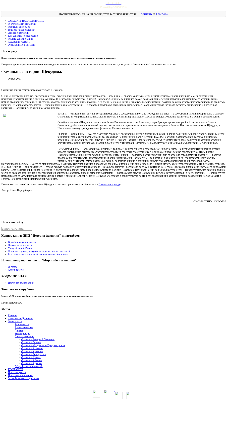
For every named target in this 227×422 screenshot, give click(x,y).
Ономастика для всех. (20, 245)
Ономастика (15, 321)
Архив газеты (16, 269)
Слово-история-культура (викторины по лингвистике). (39, 251)
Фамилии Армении (32, 348)
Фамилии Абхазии (31, 360)
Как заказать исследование (23, 35)
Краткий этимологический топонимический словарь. (38, 254)
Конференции (22, 333)
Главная (12, 315)
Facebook (162, 14)
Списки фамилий (24, 336)
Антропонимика (24, 327)
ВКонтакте (145, 14)
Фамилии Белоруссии (33, 354)
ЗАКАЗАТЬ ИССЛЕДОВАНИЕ (26, 20)
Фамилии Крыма (31, 357)
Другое (19, 330)
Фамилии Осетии (31, 342)
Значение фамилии (18, 32)
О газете (12, 266)
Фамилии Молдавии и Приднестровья (43, 345)
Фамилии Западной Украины (38, 339)
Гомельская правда (109, 184)
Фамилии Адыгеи (31, 363)
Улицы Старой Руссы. (20, 248)
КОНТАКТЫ (15, 369)
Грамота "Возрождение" (21, 29)
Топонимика (22, 324)
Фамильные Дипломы (20, 318)
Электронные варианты (21, 44)
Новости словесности (20, 375)
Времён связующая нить (22, 242)
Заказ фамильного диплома (23, 378)
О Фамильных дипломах (22, 23)
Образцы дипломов (19, 26)
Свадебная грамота (19, 41)
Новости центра (17, 372)
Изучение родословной (21, 282)
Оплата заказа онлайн (20, 38)
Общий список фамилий (29, 366)
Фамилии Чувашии (32, 351)
